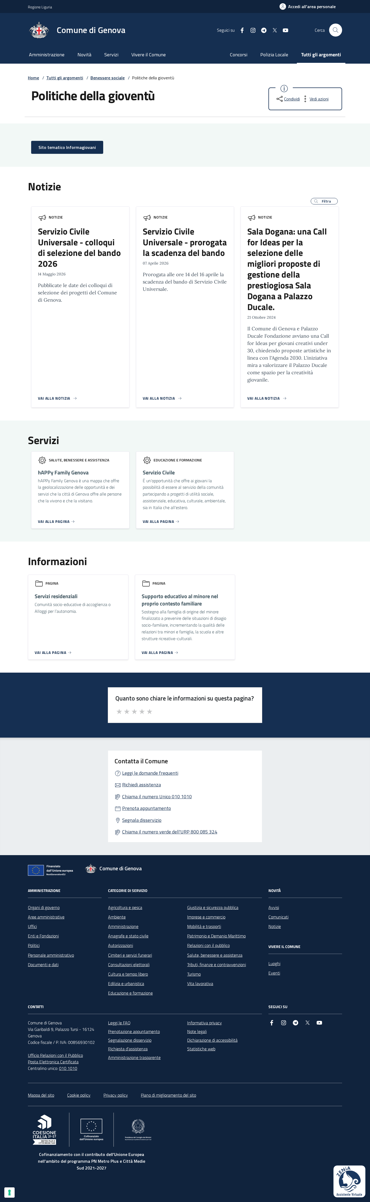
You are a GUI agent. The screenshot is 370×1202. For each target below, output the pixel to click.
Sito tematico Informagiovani (67, 147)
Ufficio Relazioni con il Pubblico (55, 1055)
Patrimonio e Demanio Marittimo (216, 936)
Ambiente (117, 917)
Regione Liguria (40, 7)
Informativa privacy (204, 1022)
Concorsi (238, 54)
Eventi (274, 973)
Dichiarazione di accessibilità (212, 1040)
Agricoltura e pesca (125, 907)
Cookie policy (78, 1095)
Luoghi (274, 963)
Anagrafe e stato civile (128, 936)
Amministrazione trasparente (134, 1057)
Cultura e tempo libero (128, 974)
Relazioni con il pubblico (208, 945)
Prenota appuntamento (146, 808)
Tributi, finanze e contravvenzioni (216, 964)
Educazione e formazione (130, 993)
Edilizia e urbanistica (126, 983)
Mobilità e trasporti (204, 926)
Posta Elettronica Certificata (53, 1061)
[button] (324, 201)
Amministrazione (46, 54)
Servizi (111, 54)
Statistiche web (201, 1048)
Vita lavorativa (200, 983)
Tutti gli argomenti (321, 54)
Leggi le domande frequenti (150, 773)
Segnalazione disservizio (129, 1040)
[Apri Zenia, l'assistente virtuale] (349, 1181)
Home (33, 77)
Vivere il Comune (148, 54)
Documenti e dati (43, 964)
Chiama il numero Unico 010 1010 (157, 796)
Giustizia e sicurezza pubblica (212, 907)
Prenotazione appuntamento (134, 1031)
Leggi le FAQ (119, 1022)
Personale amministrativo (51, 955)
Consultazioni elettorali (129, 964)
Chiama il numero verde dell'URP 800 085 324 (169, 831)
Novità (84, 54)
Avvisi (273, 907)
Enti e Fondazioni (43, 936)
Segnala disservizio (141, 820)
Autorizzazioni (120, 945)
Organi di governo (44, 907)
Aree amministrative (46, 917)
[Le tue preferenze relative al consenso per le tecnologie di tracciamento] (9, 1192)
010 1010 (68, 1068)
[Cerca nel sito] (335, 30)
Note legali (197, 1031)
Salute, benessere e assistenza (214, 955)
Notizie (56, 217)
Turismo (194, 974)
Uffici (32, 926)
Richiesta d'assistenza (128, 1048)
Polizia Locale (274, 54)
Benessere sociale (107, 77)
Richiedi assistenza (141, 784)
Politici (34, 945)
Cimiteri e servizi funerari (130, 955)
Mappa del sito (41, 1095)
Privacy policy (115, 1095)
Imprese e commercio (206, 917)
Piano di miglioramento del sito (168, 1095)
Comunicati (278, 917)
